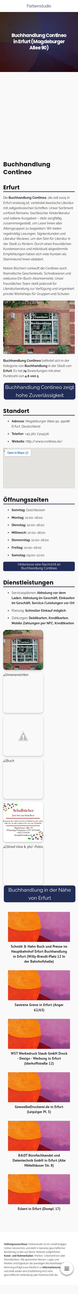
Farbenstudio (39, 6)
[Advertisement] (39, 117)
